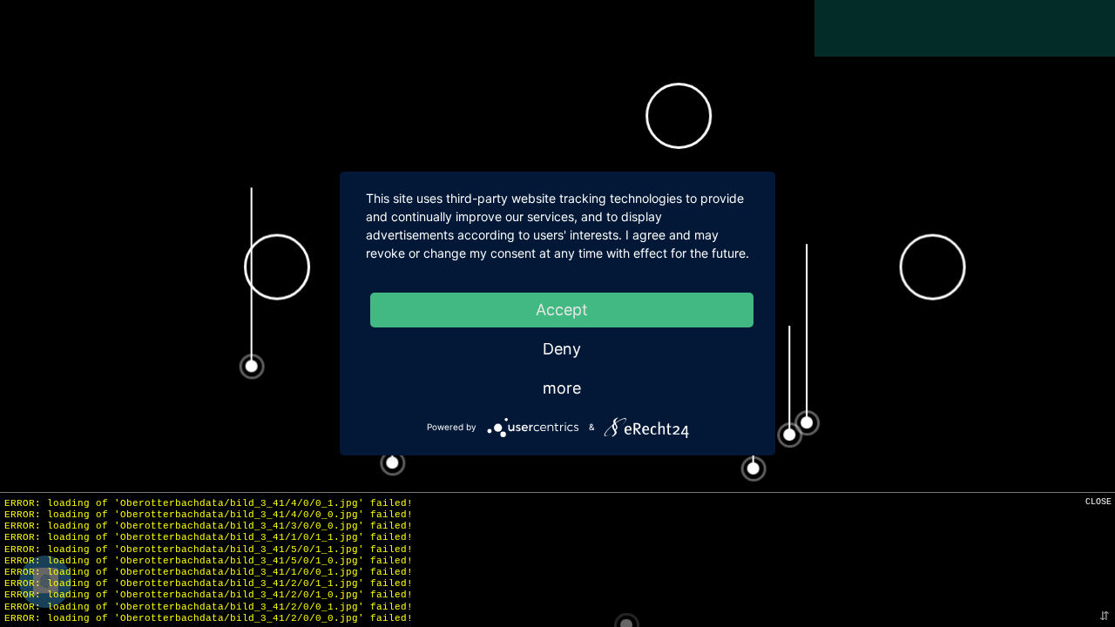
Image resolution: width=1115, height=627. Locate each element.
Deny (562, 349)
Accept (562, 309)
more (562, 388)
